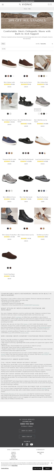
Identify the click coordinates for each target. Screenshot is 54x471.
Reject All (47, 468)
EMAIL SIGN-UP (27, 436)
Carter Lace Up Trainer (26, 82)
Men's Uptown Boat (43, 82)
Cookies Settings (5, 468)
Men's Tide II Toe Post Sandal (26, 159)
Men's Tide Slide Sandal (26, 197)
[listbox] (9, 76)
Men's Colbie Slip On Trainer (9, 120)
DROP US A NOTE (27, 430)
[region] (27, 466)
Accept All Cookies (37, 468)
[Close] (51, 463)
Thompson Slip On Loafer (9, 159)
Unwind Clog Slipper (9, 274)
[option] (6, 76)
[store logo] (27, 3)
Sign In (49, 4)
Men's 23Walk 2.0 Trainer (9, 197)
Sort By (38, 43)
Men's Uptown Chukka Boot (9, 235)
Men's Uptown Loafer (9, 82)
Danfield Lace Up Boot (42, 235)
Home (25, 9)
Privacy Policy (15, 465)
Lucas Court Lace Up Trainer (42, 159)
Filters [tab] (3, 43)
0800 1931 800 (27, 423)
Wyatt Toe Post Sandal (42, 197)
